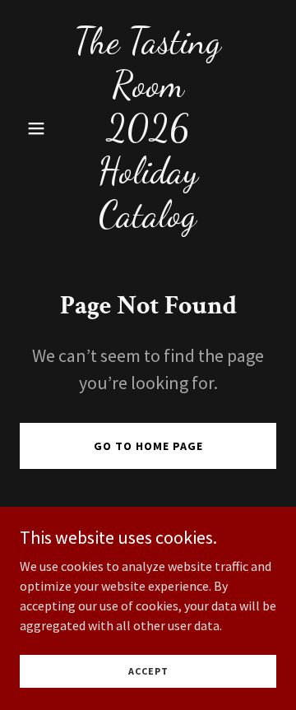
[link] (148, 221)
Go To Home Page (148, 446)
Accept (148, 671)
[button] (39, 128)
